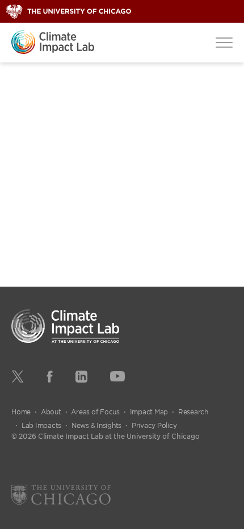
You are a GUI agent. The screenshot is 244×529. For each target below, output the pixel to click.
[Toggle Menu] (224, 42)
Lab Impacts (41, 425)
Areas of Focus (95, 411)
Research (193, 411)
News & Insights (96, 425)
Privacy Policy (154, 425)
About (51, 411)
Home (21, 411)
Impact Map (149, 411)
